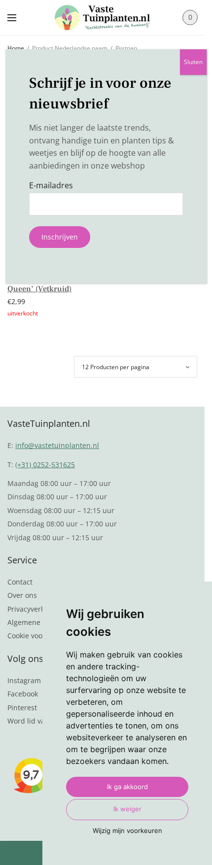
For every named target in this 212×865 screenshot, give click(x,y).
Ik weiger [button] (127, 809)
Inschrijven (59, 237)
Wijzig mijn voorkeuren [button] (127, 830)
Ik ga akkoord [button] (127, 787)
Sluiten (193, 62)
